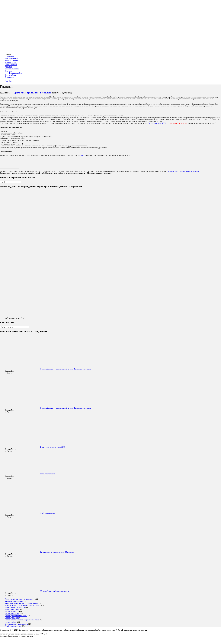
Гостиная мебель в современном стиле (20, 599)
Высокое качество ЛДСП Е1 (157, 123)
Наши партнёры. (15, 73)
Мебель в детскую (12, 612)
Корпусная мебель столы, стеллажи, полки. (22, 603)
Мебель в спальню (12, 614)
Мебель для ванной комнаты (16, 616)
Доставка (8, 67)
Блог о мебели (10, 75)
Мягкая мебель (10, 622)
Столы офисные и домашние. (16, 624)
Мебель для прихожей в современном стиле (22, 620)
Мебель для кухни (12, 618)
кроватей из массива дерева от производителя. (183, 171)
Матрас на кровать (12, 609)
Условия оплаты (11, 63)
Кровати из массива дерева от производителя (22, 605)
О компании (9, 56)
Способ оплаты (11, 65)
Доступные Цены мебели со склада (32, 92)
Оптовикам (9, 77)
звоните (83, 155)
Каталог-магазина (12, 69)
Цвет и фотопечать (12, 58)
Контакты (8, 71)
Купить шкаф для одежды (15, 607)
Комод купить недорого (14, 601)
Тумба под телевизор (13, 626)
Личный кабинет (11, 61)
